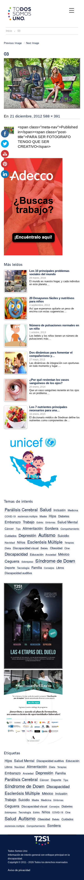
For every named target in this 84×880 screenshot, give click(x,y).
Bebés (44, 548)
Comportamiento (70, 529)
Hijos (52, 516)
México (63, 554)
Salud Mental (67, 521)
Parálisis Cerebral (21, 509)
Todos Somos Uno (17, 851)
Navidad (10, 542)
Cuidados (10, 536)
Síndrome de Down (55, 561)
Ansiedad (51, 554)
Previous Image (13, 43)
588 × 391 (51, 116)
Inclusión (60, 510)
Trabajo (28, 521)
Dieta (52, 767)
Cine (67, 548)
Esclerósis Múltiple (45, 542)
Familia (36, 567)
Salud (45, 509)
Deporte (10, 568)
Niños (21, 542)
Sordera (51, 528)
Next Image (32, 43)
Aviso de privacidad (19, 870)
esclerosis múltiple (28, 516)
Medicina (73, 510)
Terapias (69, 542)
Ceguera (12, 561)
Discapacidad (16, 554)
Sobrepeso (27, 561)
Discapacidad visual (25, 548)
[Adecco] (33, 206)
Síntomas (50, 522)
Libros (60, 568)
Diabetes (63, 516)
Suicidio (63, 535)
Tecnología (23, 568)
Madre (43, 516)
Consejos (49, 568)
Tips (18, 529)
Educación (36, 554)
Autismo (46, 535)
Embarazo (13, 521)
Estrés (40, 522)
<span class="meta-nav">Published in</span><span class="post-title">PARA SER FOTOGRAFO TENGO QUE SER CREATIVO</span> (48, 137)
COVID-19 (10, 516)
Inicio (9, 30)
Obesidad (56, 548)
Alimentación (33, 528)
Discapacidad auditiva (18, 573)
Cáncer (9, 529)
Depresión (27, 535)
